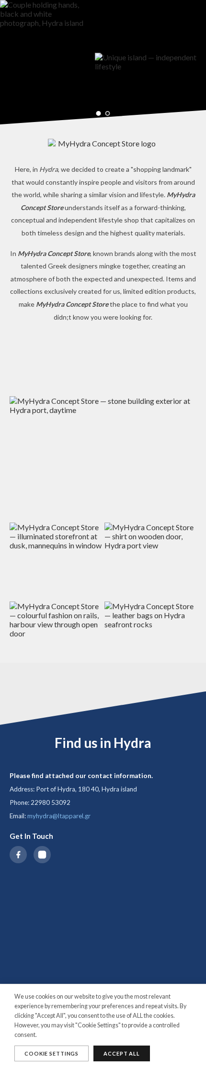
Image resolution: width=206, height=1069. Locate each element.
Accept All (121, 1053)
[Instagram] (42, 854)
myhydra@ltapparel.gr (59, 816)
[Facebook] (18, 854)
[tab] (98, 113)
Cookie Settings (51, 1053)
